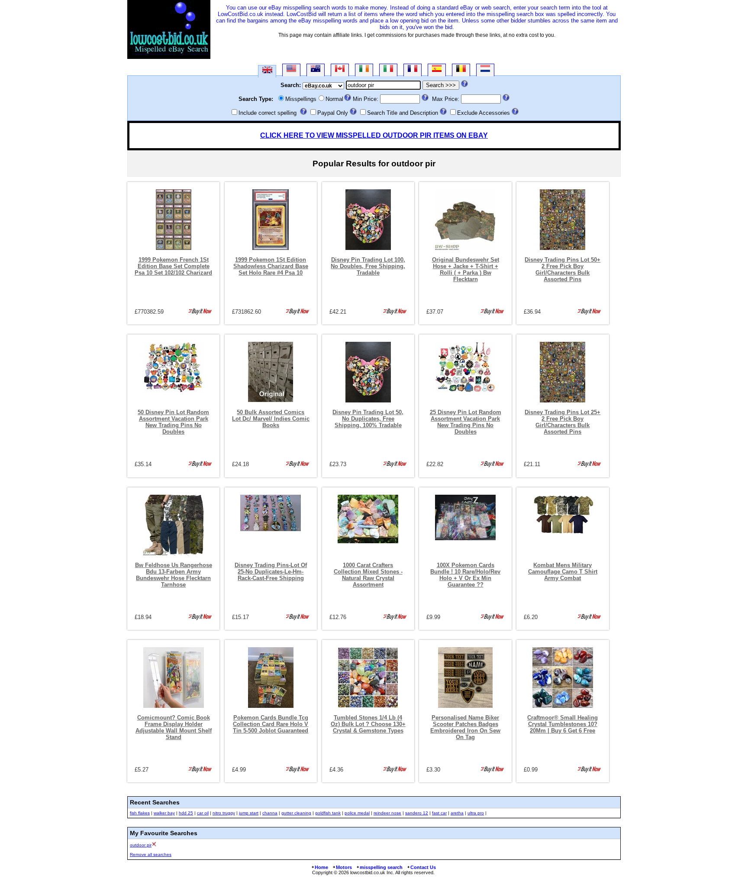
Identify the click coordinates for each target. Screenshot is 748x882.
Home (321, 867)
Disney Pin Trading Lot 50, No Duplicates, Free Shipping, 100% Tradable (367, 418)
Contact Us (423, 867)
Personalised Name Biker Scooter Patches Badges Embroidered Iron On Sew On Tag (465, 727)
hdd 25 (186, 813)
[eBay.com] (291, 70)
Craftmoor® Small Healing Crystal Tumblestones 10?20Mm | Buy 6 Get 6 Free (562, 724)
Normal (334, 99)
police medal (357, 813)
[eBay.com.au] (315, 70)
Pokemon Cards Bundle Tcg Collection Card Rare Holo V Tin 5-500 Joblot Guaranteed (270, 724)
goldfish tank (328, 813)
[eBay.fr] (412, 70)
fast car (439, 813)
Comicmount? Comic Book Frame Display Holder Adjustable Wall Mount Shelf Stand (173, 727)
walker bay (164, 813)
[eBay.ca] (340, 70)
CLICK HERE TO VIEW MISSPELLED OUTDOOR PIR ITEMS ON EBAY (374, 135)
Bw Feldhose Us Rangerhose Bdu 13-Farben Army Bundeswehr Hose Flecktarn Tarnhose (173, 575)
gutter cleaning (296, 813)
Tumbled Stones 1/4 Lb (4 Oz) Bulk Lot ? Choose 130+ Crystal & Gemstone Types (368, 724)
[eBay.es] (437, 70)
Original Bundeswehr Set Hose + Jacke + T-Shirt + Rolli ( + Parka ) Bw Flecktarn (465, 269)
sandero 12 (416, 813)
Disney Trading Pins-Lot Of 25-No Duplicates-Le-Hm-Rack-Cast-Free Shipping (271, 571)
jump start (248, 813)
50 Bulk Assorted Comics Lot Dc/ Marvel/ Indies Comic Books (271, 418)
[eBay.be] (461, 70)
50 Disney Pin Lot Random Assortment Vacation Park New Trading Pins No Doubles (173, 422)
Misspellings (300, 99)
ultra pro (476, 813)
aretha (457, 813)
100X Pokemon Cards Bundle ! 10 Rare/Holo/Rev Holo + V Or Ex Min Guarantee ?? (465, 575)
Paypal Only (332, 113)
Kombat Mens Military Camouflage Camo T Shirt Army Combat (562, 571)
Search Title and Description (402, 113)
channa (269, 813)
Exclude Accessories (483, 113)
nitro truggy (224, 813)
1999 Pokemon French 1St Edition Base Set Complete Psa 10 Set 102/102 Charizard (173, 266)
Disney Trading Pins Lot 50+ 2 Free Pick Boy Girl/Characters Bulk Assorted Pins (562, 269)
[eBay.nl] (485, 70)
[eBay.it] (388, 70)
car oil (203, 813)
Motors (344, 867)
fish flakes (140, 813)
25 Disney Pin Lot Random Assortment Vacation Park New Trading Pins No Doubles (465, 422)
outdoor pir (141, 845)
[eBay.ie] (364, 70)
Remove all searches (150, 854)
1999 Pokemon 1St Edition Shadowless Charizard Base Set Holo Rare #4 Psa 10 (270, 266)
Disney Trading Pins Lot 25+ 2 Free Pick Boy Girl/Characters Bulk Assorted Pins (562, 422)
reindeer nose (387, 813)
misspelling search (381, 867)
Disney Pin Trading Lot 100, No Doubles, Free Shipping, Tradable (368, 266)
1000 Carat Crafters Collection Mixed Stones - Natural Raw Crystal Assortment (368, 575)
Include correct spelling (268, 113)
